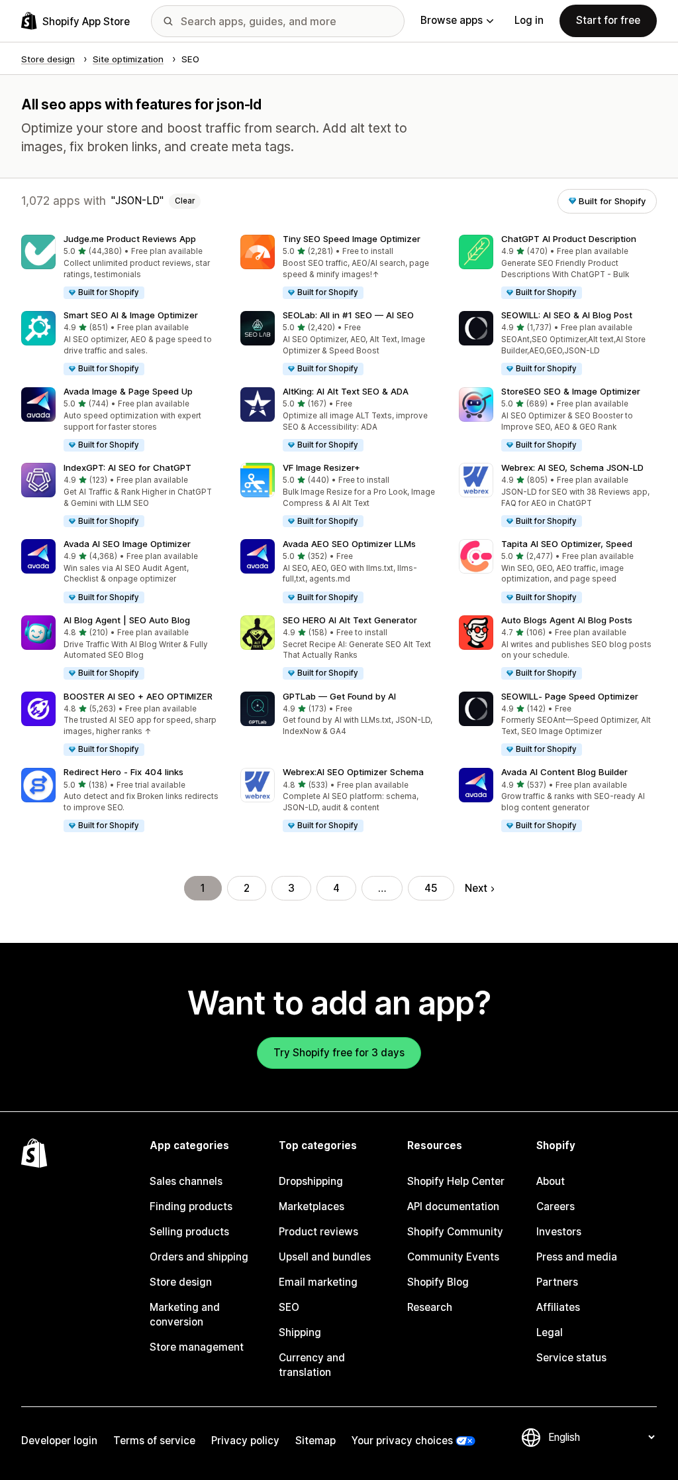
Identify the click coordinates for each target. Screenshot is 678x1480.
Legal (549, 1332)
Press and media (576, 1257)
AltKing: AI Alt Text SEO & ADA (346, 391)
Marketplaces (311, 1206)
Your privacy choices (402, 1440)
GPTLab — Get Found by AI (339, 696)
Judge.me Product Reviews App (130, 238)
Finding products (191, 1206)
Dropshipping (311, 1181)
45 (431, 888)
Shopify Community (455, 1231)
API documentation (453, 1206)
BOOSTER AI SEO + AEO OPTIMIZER (138, 696)
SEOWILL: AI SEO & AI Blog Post (566, 315)
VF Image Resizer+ (321, 467)
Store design (181, 1282)
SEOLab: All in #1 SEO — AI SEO (348, 315)
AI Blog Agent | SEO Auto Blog (127, 620)
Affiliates (558, 1307)
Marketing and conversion (185, 1314)
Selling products (189, 1231)
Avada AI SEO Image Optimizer (127, 543)
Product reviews (318, 1231)
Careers (555, 1206)
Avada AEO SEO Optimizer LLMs (349, 543)
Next (476, 888)
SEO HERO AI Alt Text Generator (350, 620)
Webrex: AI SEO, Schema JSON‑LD (572, 467)
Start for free (608, 20)
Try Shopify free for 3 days (339, 1052)
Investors (558, 1231)
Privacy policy (245, 1440)
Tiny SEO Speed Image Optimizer (351, 238)
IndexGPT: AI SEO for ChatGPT (127, 467)
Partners (557, 1282)
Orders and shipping (199, 1257)
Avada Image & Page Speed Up (128, 391)
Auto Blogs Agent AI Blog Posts (566, 620)
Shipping (300, 1332)
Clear (185, 201)
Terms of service (154, 1440)
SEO (289, 1307)
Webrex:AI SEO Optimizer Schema (353, 772)
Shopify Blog (438, 1282)
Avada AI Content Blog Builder (564, 772)
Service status (571, 1357)
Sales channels (186, 1181)
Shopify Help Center (456, 1181)
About (550, 1181)
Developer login (59, 1440)
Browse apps (451, 20)
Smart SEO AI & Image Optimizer (131, 315)
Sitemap (315, 1440)
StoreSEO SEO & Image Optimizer (570, 391)
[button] (120, 267)
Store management (197, 1347)
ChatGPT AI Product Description (568, 238)
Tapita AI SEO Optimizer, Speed (566, 543)
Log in (529, 20)
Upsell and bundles (325, 1257)
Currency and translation (312, 1365)
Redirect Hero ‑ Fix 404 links (123, 772)
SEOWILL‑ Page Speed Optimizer (569, 696)
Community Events (453, 1257)
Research (429, 1307)
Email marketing (318, 1282)
